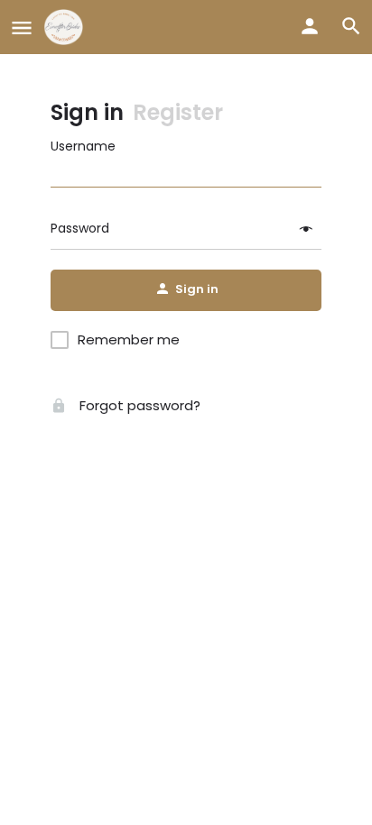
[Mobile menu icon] (21, 27)
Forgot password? (138, 405)
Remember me (129, 340)
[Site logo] (65, 27)
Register (178, 112)
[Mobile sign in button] (309, 26)
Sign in (87, 112)
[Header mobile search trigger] (351, 26)
